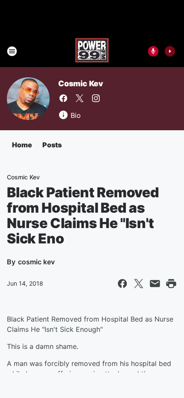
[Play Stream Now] (170, 51)
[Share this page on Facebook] (122, 284)
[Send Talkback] (153, 51)
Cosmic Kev (80, 83)
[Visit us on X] (79, 98)
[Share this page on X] (139, 284)
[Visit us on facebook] (63, 98)
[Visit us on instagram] (96, 98)
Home (22, 144)
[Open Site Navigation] (12, 51)
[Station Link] (92, 51)
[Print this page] (171, 284)
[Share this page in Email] (155, 284)
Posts (52, 144)
